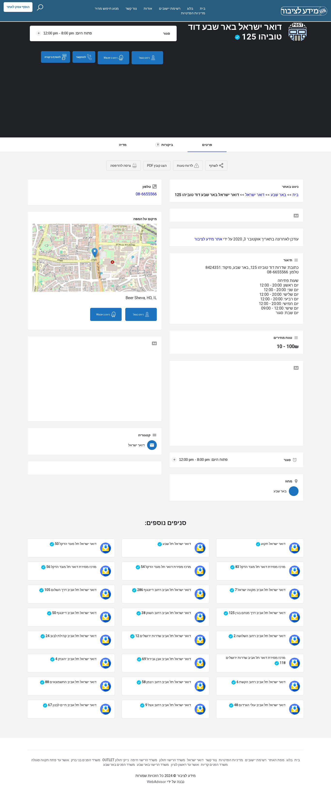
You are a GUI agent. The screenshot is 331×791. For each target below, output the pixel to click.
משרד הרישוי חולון (172, 760)
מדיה (122, 145)
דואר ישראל (254, 194)
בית (202, 8)
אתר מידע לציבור (208, 239)
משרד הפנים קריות (214, 765)
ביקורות (165, 145)
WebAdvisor (156, 782)
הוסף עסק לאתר (18, 7)
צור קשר (131, 8)
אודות (148, 8)
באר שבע (278, 194)
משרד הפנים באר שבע (119, 765)
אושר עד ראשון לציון (185, 765)
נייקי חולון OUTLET (115, 760)
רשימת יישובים (169, 8)
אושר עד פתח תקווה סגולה (50, 760)
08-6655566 (146, 194)
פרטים (207, 145)
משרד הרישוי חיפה (144, 760)
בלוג (190, 8)
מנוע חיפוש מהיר (107, 8)
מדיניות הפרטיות (193, 13)
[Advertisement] (165, 101)
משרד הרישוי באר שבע (153, 765)
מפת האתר (276, 760)
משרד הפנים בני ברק (85, 760)
